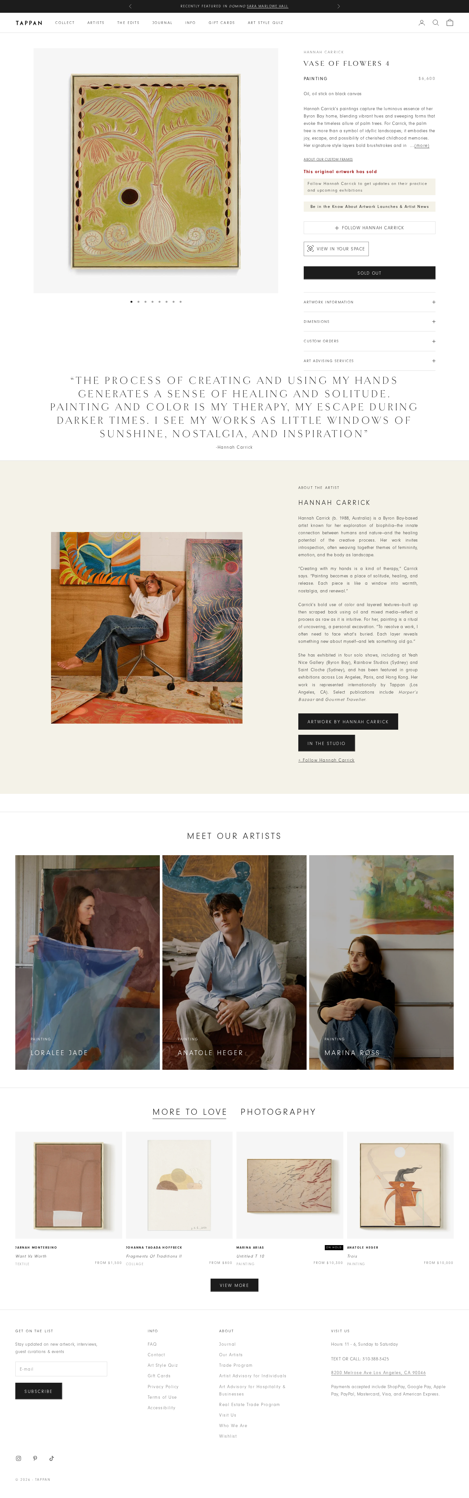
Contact (156, 1354)
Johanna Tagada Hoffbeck (154, 1248)
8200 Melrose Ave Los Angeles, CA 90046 (378, 1372)
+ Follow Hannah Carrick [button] (326, 760)
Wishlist (228, 1436)
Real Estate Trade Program (249, 1404)
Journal (163, 22)
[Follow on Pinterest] (35, 1458)
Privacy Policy (163, 1386)
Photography (278, 1112)
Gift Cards (222, 22)
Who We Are (233, 1425)
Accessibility (162, 1408)
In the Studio (327, 743)
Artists (96, 22)
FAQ (152, 1344)
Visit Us (227, 1415)
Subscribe (39, 1391)
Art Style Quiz (265, 22)
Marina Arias (250, 1248)
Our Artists (231, 1354)
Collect (65, 22)
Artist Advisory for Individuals (253, 1376)
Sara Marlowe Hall (267, 6)
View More (234, 1285)
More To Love (190, 1112)
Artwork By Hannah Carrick (348, 722)
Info (190, 22)
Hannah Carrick (324, 52)
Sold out (370, 273)
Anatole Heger (363, 1248)
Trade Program (236, 1365)
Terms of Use (162, 1397)
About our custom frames (328, 159)
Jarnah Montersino (36, 1248)
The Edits (128, 22)
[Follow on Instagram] (18, 1458)
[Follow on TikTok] (51, 1458)
